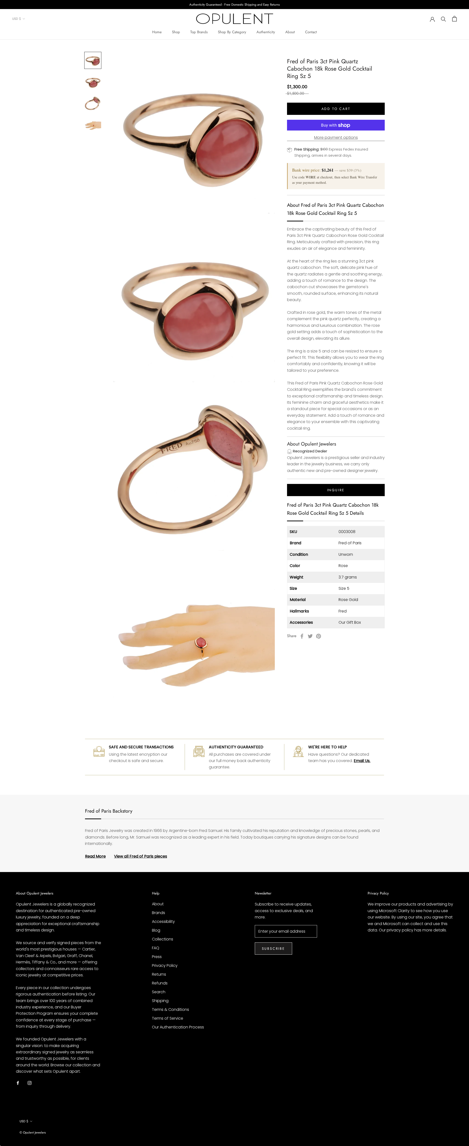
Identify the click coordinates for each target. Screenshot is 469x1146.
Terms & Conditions (170, 1009)
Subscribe (273, 948)
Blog (156, 930)
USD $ (16, 19)
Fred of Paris (350, 543)
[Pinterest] (318, 636)
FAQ (155, 948)
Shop (176, 32)
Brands (158, 913)
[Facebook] (301, 636)
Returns (159, 974)
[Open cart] (454, 19)
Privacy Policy (165, 965)
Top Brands (199, 32)
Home (157, 32)
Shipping (160, 1001)
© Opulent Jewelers (33, 1132)
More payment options (336, 138)
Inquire (336, 490)
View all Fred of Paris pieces (140, 856)
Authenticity (265, 32)
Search (158, 992)
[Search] (443, 18)
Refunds (160, 983)
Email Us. (362, 761)
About (290, 32)
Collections (162, 939)
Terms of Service (167, 1018)
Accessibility (163, 921)
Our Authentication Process (178, 1027)
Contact (311, 32)
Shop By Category (232, 32)
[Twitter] (310, 636)
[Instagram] (30, 1083)
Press (157, 957)
